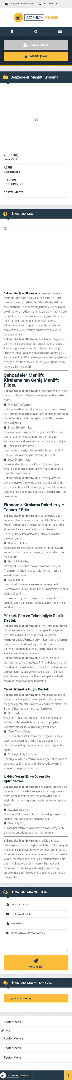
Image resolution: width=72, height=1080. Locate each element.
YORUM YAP (36, 966)
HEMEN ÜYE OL (39, 44)
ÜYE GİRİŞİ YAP (38, 56)
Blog (8, 1030)
